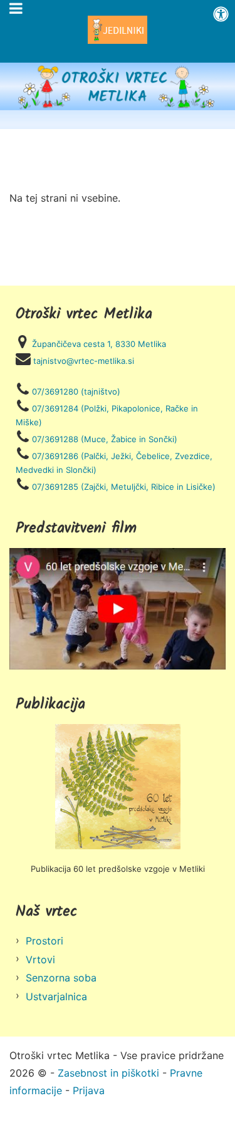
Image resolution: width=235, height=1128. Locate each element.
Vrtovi (40, 959)
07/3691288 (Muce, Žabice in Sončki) (104, 439)
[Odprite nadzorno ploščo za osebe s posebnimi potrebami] (221, 14)
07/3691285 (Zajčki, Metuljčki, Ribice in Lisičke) (124, 487)
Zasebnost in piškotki (108, 1073)
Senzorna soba (61, 977)
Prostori (44, 940)
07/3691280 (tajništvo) (76, 391)
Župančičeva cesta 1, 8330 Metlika (99, 344)
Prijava (89, 1090)
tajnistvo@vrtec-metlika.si (83, 361)
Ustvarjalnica (56, 996)
